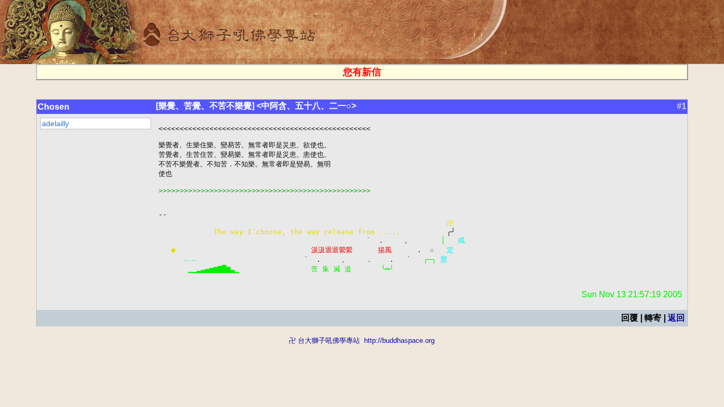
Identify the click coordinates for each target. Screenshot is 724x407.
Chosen (53, 106)
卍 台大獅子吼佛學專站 (324, 340)
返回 (676, 317)
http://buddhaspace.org (399, 340)
